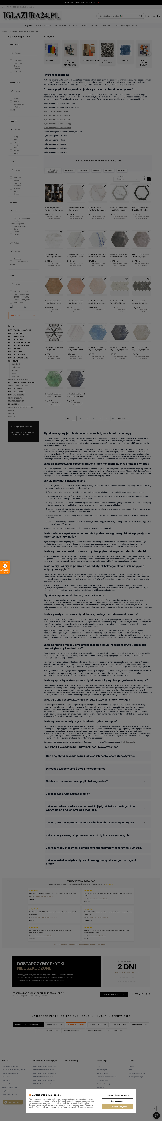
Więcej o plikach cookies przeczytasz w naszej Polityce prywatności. (64, 1107)
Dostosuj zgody (117, 1101)
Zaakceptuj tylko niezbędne (118, 1095)
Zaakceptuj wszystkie (117, 1107)
